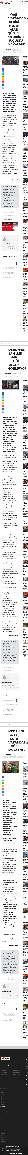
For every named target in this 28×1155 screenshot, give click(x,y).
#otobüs (11, 214)
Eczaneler (3, 1116)
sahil (11, 560)
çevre (4, 477)
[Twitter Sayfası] (4, 1065)
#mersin (5, 212)
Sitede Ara (3, 1133)
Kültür (2, 1096)
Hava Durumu (4, 1110)
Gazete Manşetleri (5, 1128)
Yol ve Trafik (4, 1112)
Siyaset (9, 343)
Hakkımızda (3, 1070)
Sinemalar (3, 1122)
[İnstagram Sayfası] (7, 1065)
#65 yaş (5, 979)
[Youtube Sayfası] (9, 1065)
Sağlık (9, 724)
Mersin (4, 165)
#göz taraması (12, 979)
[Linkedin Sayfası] (12, 1065)
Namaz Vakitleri (5, 1114)
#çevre (9, 670)
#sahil (13, 669)
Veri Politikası (4, 1074)
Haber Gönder (16, 1074)
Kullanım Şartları (17, 1070)
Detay (13, 1153)
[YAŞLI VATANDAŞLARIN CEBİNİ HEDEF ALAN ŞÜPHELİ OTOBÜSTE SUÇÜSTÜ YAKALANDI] (10, 60)
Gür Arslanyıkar (7, 488)
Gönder (16, 263)
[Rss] (15, 1065)
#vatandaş (5, 214)
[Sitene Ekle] (20, 1065)
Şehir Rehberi (4, 1126)
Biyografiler (3, 1137)
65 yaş (11, 897)
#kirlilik (4, 670)
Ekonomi (13, 2)
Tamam (19, 1153)
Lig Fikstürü (3, 1118)
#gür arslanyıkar (7, 669)
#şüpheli (5, 215)
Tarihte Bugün (4, 1120)
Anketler (3, 1135)
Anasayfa (3, 8)
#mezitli (10, 978)
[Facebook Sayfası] (1, 1065)
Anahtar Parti (6, 612)
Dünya (2, 1094)
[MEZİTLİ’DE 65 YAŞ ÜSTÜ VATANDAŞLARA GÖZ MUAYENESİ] (10, 767)
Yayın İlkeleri (4, 1072)
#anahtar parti (12, 667)
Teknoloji (3, 1098)
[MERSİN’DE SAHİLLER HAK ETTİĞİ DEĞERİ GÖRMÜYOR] (10, 384)
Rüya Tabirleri (4, 1139)
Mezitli (4, 887)
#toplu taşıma (12, 212)
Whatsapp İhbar (17, 1072)
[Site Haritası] (17, 1065)
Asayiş (9, 8)
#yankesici (11, 215)
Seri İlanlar (3, 1124)
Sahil (4, 531)
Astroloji (3, 1141)
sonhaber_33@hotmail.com (9, 246)
